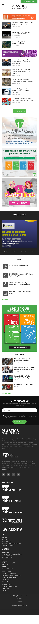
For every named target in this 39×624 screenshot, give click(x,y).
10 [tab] (29, 251)
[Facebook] (3, 474)
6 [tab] (18, 251)
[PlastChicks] (19, 192)
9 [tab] (26, 251)
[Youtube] (18, 474)
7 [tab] (21, 251)
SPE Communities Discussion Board (12, 543)
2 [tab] (7, 251)
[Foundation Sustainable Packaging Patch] (19, 53)
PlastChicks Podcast (8, 545)
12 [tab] (34, 251)
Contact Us (19, 601)
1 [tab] (4, 251)
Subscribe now (19, 422)
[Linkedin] (8, 474)
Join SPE (4, 537)
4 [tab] (12, 251)
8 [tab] (23, 251)
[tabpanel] (19, 234)
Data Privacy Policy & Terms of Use (20, 596)
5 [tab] (15, 251)
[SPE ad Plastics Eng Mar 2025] (19, 162)
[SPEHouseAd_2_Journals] (19, 328)
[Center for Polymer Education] (19, 131)
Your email (7, 410)
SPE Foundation (6, 541)
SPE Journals (5, 539)
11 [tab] (31, 251)
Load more (18, 111)
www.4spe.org (6, 469)
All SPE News (6, 393)
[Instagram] (13, 474)
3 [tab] (10, 251)
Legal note (19, 598)
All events (5, 299)
